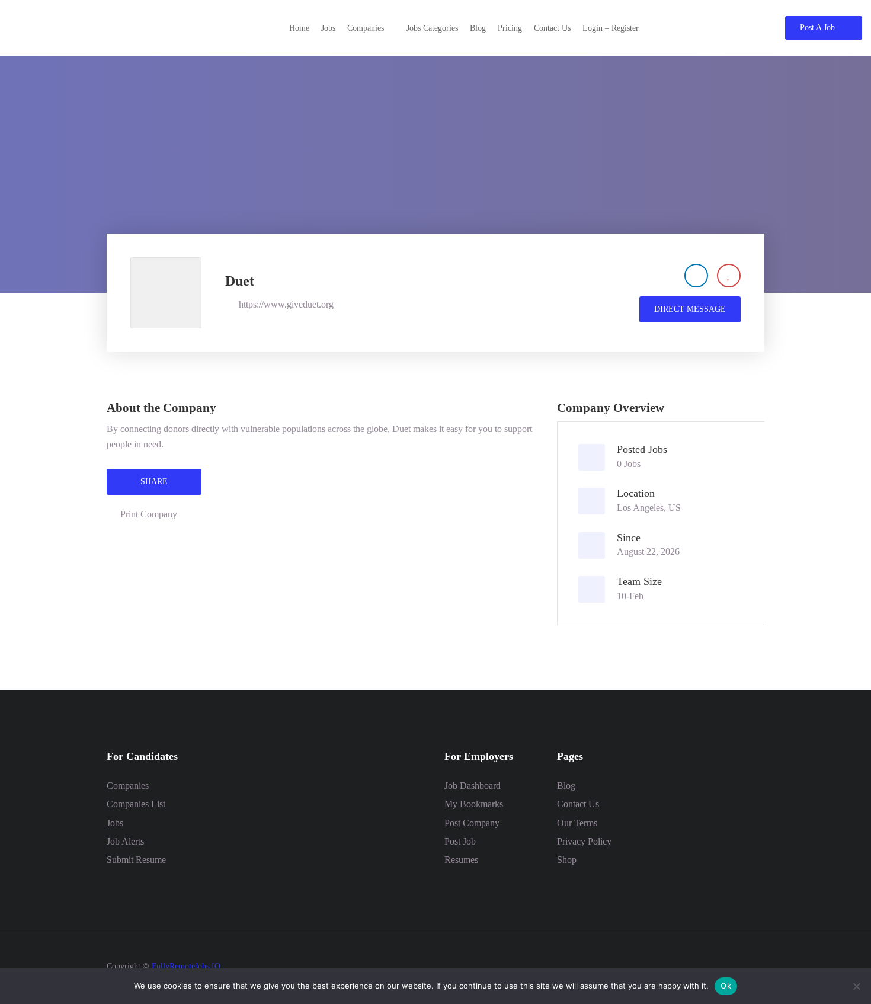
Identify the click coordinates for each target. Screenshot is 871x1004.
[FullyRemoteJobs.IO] (98, 27)
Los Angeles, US (649, 508)
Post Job (460, 841)
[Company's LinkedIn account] (696, 275)
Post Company (471, 823)
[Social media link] (754, 965)
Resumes (461, 860)
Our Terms (577, 823)
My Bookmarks (473, 804)
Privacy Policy (584, 841)
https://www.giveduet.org (286, 304)
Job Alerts (125, 841)
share (154, 481)
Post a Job (817, 27)
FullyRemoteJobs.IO (186, 966)
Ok (726, 985)
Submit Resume (136, 860)
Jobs (115, 823)
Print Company (148, 514)
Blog (566, 786)
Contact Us (578, 804)
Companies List (136, 804)
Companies (128, 786)
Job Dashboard (472, 786)
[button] (371, 28)
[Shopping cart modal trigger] (746, 27)
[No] (856, 986)
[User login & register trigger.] (768, 27)
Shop (567, 860)
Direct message (690, 309)
